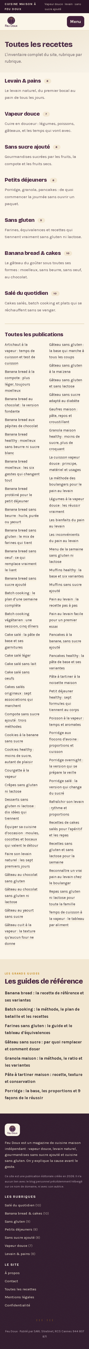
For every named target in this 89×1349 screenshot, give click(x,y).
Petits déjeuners (26, 180)
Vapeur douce (22, 114)
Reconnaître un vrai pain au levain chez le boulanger (65, 876)
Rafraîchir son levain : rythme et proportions (66, 808)
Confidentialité (17, 1305)
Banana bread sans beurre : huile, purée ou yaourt (22, 515)
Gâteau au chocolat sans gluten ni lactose (21, 895)
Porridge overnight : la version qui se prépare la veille (66, 766)
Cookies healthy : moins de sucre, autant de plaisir (19, 755)
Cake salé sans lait (20, 664)
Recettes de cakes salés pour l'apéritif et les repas (65, 828)
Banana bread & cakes (33, 253)
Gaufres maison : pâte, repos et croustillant (63, 415)
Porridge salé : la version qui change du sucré (65, 787)
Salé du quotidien (26, 293)
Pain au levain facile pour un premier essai (66, 620)
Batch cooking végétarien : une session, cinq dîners (21, 620)
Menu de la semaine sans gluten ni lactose (66, 555)
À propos (12, 1273)
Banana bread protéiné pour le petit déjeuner (18, 495)
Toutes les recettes (20, 1289)
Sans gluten (20, 220)
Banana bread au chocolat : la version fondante (22, 405)
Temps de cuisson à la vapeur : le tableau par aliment (66, 918)
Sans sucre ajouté (27, 147)
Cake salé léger (18, 655)
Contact (11, 1281)
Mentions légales (19, 1297)
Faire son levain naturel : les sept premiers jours (19, 860)
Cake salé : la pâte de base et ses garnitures (22, 641)
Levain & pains (23, 81)
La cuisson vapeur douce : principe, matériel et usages (65, 463)
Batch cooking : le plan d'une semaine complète (21, 599)
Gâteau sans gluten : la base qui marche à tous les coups (66, 350)
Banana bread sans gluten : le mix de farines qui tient (20, 536)
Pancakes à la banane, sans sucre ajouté (65, 641)
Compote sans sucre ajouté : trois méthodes (22, 720)
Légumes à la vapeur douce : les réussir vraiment (66, 505)
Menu (75, 21)
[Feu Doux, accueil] (11, 21)
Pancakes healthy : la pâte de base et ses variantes (66, 662)
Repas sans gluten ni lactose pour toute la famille (64, 897)
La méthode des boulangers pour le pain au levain (65, 484)
